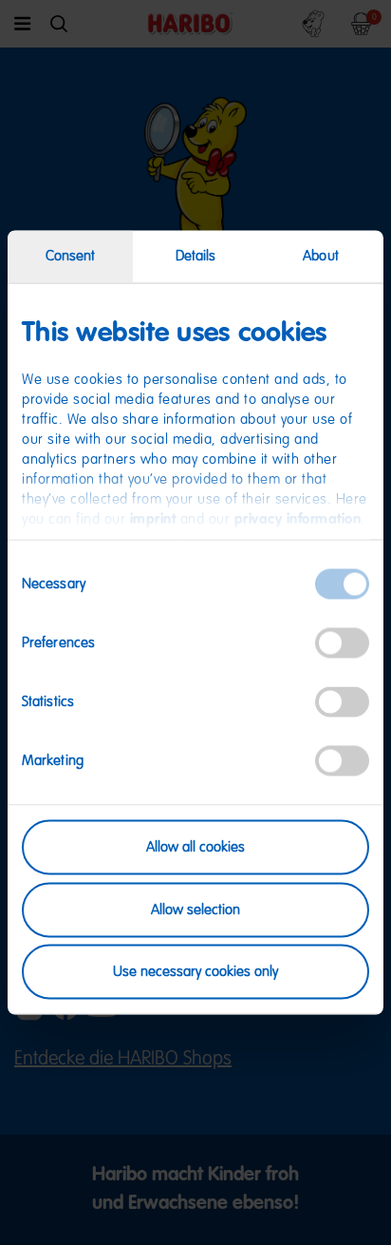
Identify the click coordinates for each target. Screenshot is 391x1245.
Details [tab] (196, 256)
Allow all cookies (195, 847)
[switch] (342, 643)
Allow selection (195, 909)
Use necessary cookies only (195, 972)
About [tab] (321, 256)
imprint (153, 519)
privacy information (298, 519)
